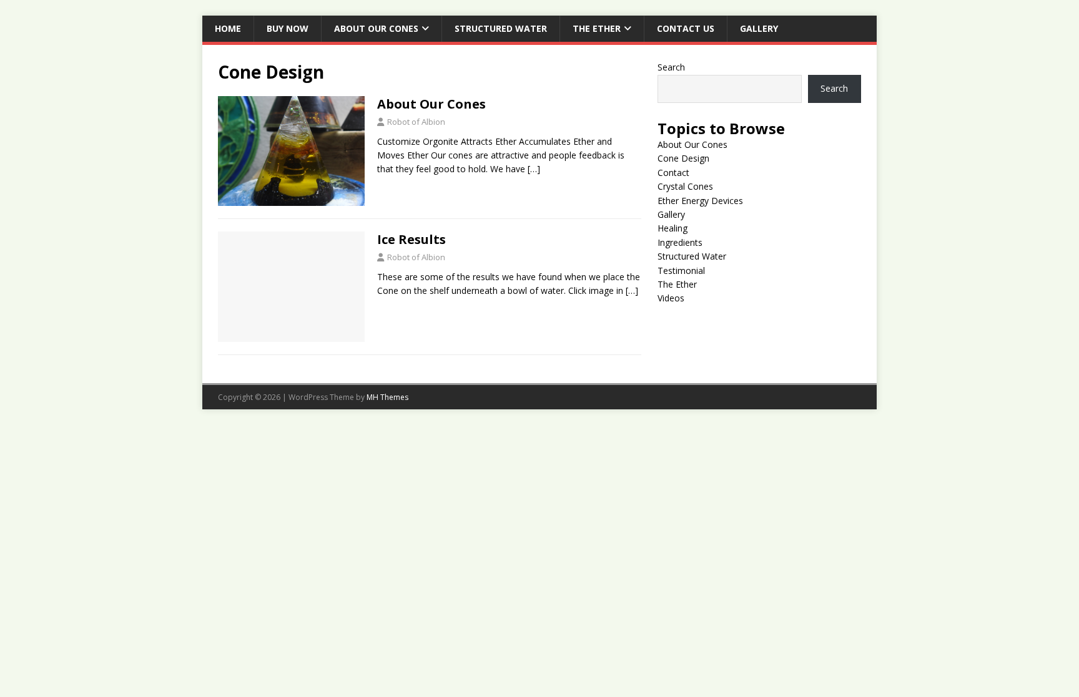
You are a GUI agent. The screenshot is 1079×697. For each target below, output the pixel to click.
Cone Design (683, 158)
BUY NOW (287, 28)
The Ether (597, 28)
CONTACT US (685, 28)
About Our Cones (376, 28)
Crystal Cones (685, 186)
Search (671, 67)
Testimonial (681, 270)
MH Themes (387, 397)
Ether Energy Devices (700, 201)
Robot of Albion (416, 121)
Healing (672, 228)
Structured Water (692, 256)
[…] (534, 169)
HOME (228, 28)
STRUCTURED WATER (501, 28)
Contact (673, 172)
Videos (671, 298)
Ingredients (680, 242)
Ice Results (411, 239)
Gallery (759, 28)
